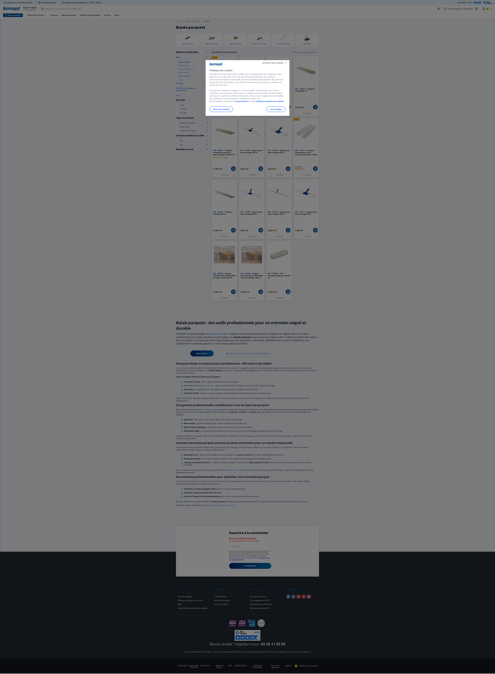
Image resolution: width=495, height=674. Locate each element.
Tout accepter (276, 109)
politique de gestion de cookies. (270, 101)
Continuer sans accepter (273, 63)
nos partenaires (241, 101)
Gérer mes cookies (221, 109)
